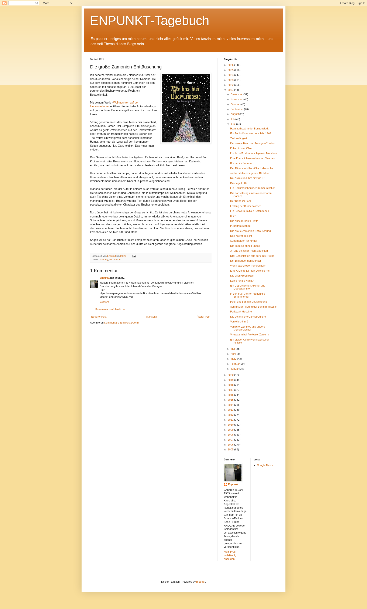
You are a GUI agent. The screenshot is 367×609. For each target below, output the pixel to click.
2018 (231, 384)
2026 (231, 65)
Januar (235, 368)
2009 (231, 429)
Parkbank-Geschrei (241, 311)
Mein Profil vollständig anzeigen (230, 555)
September (237, 109)
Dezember (237, 94)
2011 (231, 419)
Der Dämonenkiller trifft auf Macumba (251, 168)
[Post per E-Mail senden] (134, 256)
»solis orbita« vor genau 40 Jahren (250, 173)
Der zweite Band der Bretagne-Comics (252, 143)
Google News (265, 465)
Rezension (114, 259)
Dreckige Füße (238, 183)
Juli (233, 119)
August (235, 114)
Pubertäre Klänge (240, 225)
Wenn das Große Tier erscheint (248, 265)
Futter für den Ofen (241, 148)
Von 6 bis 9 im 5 (239, 321)
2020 (231, 374)
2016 (231, 394)
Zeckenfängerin (239, 138)
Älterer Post (203, 316)
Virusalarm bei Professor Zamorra (249, 334)
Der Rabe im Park (240, 201)
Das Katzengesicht (241, 235)
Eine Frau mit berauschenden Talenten (252, 158)
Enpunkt (105, 277)
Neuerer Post (98, 316)
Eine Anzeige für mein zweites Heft (250, 270)
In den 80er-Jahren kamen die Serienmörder (247, 295)
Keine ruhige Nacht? (242, 280)
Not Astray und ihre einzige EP (247, 178)
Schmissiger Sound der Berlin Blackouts (253, 306)
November (237, 99)
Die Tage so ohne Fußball (245, 245)
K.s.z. (233, 216)
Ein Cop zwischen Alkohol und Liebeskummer (247, 287)
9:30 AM (104, 301)
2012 (231, 414)
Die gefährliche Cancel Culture (248, 316)
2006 (231, 444)
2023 (231, 80)
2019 (231, 380)
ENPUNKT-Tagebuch (149, 20)
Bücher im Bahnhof (241, 163)
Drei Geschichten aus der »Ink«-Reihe (252, 255)
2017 (231, 390)
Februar (235, 363)
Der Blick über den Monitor (245, 260)
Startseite (151, 316)
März (234, 358)
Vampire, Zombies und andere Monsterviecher (247, 328)
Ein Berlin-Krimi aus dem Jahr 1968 (250, 133)
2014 (231, 404)
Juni (233, 124)
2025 (231, 70)
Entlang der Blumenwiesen (245, 206)
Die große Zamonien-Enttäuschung (250, 231)
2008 (231, 434)
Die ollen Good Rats (242, 275)
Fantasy (104, 259)
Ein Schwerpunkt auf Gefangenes (249, 211)
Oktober (235, 104)
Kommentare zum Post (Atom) (121, 322)
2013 (231, 409)
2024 (231, 75)
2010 (231, 424)
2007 (231, 439)
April (234, 353)
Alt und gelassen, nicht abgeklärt (249, 250)
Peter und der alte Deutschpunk (248, 301)
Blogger (200, 581)
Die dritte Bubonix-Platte (244, 221)
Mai (233, 348)
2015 (231, 399)
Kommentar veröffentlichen (110, 309)
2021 (231, 89)
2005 (231, 449)
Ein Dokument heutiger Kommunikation (252, 188)
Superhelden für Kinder (243, 240)
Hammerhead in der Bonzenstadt (249, 128)
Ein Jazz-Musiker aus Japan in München (253, 153)
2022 (231, 85)
